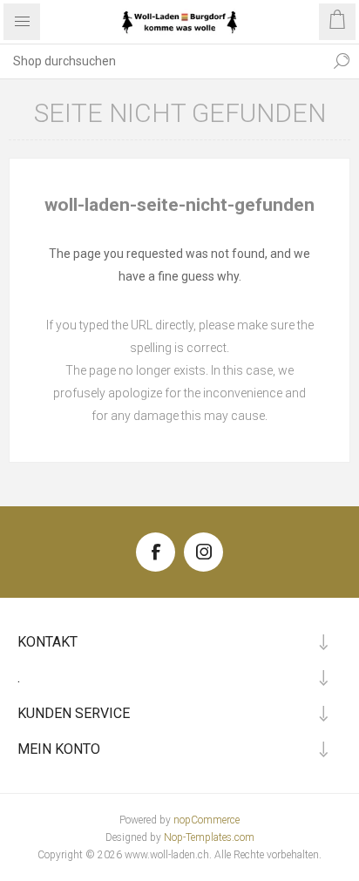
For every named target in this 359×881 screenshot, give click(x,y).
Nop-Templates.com (209, 837)
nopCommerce (206, 820)
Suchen (341, 61)
